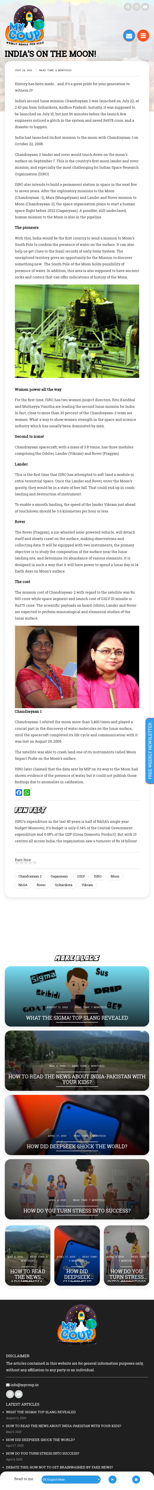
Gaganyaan (59, 876)
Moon (115, 876)
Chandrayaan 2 (30, 876)
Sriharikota (63, 885)
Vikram (87, 885)
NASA (22, 885)
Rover (41, 885)
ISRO (97, 876)
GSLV (81, 876)
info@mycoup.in (24, 1384)
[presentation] (134, 1218)
